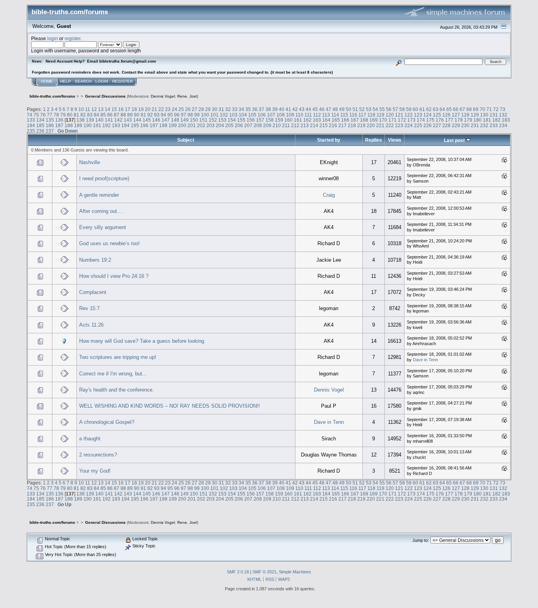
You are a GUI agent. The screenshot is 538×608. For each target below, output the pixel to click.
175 (430, 119)
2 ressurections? (98, 455)
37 (261, 109)
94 (163, 114)
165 (336, 119)
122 (408, 114)
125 (437, 114)
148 (175, 119)
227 (437, 125)
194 (125, 125)
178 (459, 119)
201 (191, 125)
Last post (455, 140)
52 (362, 109)
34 (241, 109)
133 (31, 119)
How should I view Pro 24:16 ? (113, 276)
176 (440, 119)
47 (328, 109)
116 (353, 114)
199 (173, 125)
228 (446, 125)
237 (50, 130)
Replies (373, 139)
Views (394, 139)
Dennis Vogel (163, 96)
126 (446, 114)
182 (496, 119)
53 (368, 109)
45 (315, 109)
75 (36, 114)
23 (168, 109)
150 (194, 119)
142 (118, 119)
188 (69, 125)
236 (40, 130)
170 (383, 119)
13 (101, 109)
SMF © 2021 (264, 571)
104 (243, 114)
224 (408, 125)
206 (239, 125)
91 (143, 114)
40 (281, 109)
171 (392, 119)
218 (352, 125)
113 (326, 114)
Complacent (92, 292)
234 (503, 125)
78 (56, 114)
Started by (328, 139)
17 (127, 109)
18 (134, 109)
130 (484, 114)
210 (277, 125)
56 (388, 109)
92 (150, 114)
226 (427, 125)
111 (308, 114)
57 (395, 109)
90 (136, 114)
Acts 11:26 (91, 325)
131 (494, 114)
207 (248, 125)
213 (305, 125)
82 (83, 114)
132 (503, 114)
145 (147, 119)
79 (63, 114)
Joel (193, 96)
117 (362, 114)
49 (342, 109)
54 (375, 109)
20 (147, 109)
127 (456, 114)
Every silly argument (102, 227)
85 (103, 114)
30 (214, 109)
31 (221, 109)
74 (29, 114)
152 (213, 119)
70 (482, 109)
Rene (182, 96)
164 (326, 119)
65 (449, 109)
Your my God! (95, 471)
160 (288, 119)
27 (194, 109)
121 (399, 114)
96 (177, 114)
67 (462, 109)
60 (415, 109)
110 (299, 114)
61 (422, 109)
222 (390, 125)
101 (214, 114)
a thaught (89, 439)
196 (144, 125)
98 (190, 114)
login (52, 38)
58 (402, 109)
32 (228, 109)
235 (31, 130)
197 (154, 125)
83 (90, 114)
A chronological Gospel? (106, 422)
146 (156, 119)
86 (110, 114)
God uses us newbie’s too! (109, 243)
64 (442, 109)
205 (229, 125)
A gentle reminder (99, 195)
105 (252, 114)
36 (255, 109)
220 (371, 125)
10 (81, 109)
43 (301, 109)
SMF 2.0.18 (238, 571)
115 (344, 114)
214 (314, 125)
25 (181, 109)
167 (355, 119)
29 (208, 109)
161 (298, 119)
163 (317, 119)
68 (469, 109)
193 (116, 125)
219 (361, 125)
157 (260, 119)
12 (94, 109)
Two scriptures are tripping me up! (117, 357)
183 (506, 119)
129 (475, 114)
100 (205, 114)
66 (455, 109)
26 (188, 109)
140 (99, 119)
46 (322, 109)
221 (380, 125)
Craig (329, 195)
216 (333, 125)
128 (465, 114)
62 (429, 109)
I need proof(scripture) (104, 178)
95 (170, 114)
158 (269, 119)
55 (382, 109)
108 (280, 114)
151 (203, 119)
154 (232, 119)
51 (355, 109)
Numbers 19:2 (95, 260)
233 (494, 125)
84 (96, 114)
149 (184, 119)
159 (279, 119)
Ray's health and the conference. (116, 390)
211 (286, 125)
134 (40, 119)
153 (222, 119)
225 (418, 125)
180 (477, 119)
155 (241, 119)
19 (141, 109)
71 (489, 109)
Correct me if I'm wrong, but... (113, 374)
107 (271, 114)
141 (109, 119)
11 (87, 109)
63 (435, 109)
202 (201, 125)
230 (465, 125)
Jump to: (420, 540)
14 (107, 109)
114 (335, 114)
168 (364, 119)
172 (402, 119)
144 (137, 119)
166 (345, 119)
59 (409, 109)
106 (262, 114)
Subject (185, 139)
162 (307, 119)
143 (128, 119)
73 (502, 109)
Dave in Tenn (425, 359)
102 (224, 114)
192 (106, 125)
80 (69, 114)
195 (135, 125)
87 (116, 114)
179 (468, 119)
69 (476, 109)
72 (496, 109)
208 (258, 125)
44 (308, 109)
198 (163, 125)
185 (40, 125)
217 (342, 125)
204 (220, 125)
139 (90, 119)
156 (251, 119)
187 (59, 125)
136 (59, 119)
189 (78, 125)
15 (114, 109)
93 (157, 114)
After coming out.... (101, 211)
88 (123, 114)
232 (484, 125)
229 (456, 125)
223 (399, 125)
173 (411, 119)
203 (210, 125)
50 (348, 109)
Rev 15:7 (89, 308)
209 (267, 125)
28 (201, 109)
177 (449, 119)
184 (31, 125)
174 (421, 119)
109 (290, 114)
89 (130, 114)
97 (183, 114)
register (72, 38)
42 (295, 109)
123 (418, 114)
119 (380, 114)
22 (161, 109)
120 (390, 114)
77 (49, 114)
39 (275, 109)
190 (87, 125)
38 (268, 109)
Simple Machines (295, 571)
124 (427, 114)
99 (197, 114)
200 (182, 125)
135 (50, 119)
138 (80, 119)
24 (174, 109)
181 (487, 119)
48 (335, 109)
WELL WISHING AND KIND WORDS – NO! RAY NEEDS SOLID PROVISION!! (169, 406)
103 (233, 114)
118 (371, 114)
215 (323, 125)
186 (50, 125)
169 (373, 119)
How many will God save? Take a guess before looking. (142, 341)
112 (317, 114)
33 (234, 109)
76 (43, 114)
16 (121, 109)
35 (248, 109)
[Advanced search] (398, 61)
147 (165, 119)
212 (295, 125)
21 (154, 109)
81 (76, 114)
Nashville (89, 162)
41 (288, 109)
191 (97, 125)
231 (475, 125)
